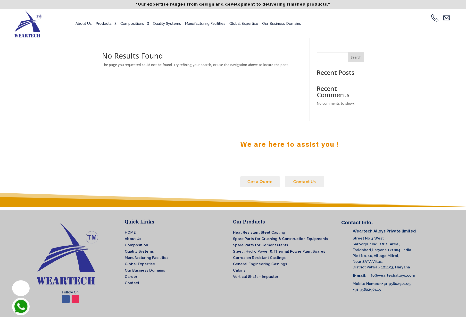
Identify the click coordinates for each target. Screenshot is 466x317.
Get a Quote (260, 181)
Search (356, 57)
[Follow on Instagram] (75, 299)
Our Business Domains (281, 23)
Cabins (239, 270)
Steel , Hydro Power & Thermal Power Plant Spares (279, 251)
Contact (132, 283)
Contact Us (304, 181)
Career (131, 276)
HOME (130, 232)
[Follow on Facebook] (66, 299)
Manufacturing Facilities (205, 23)
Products (104, 23)
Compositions (132, 23)
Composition (136, 245)
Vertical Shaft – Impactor (255, 276)
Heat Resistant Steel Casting (259, 232)
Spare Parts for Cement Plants (260, 245)
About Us (83, 23)
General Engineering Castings (260, 264)
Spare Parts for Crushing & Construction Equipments (280, 239)
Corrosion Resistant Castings (259, 258)
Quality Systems (167, 23)
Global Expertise (243, 23)
